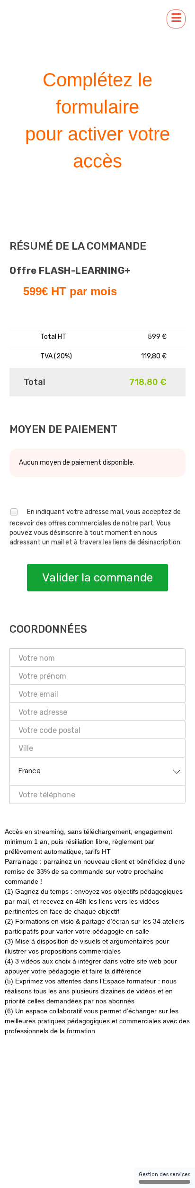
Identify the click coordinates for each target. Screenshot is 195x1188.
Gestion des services (164, 1174)
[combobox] (97, 771)
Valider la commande (97, 577)
